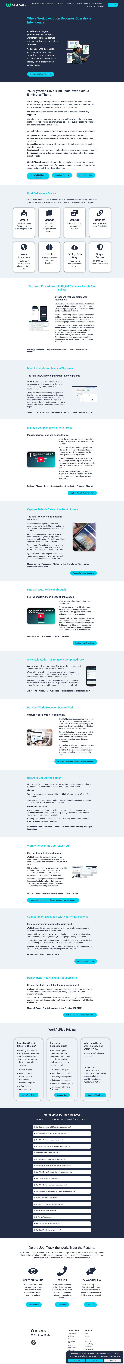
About (86, 1333)
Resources (101, 6)
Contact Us (88, 1341)
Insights (69, 3)
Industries (60, 3)
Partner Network (97, 3)
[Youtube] (42, 1335)
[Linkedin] (32, 1335)
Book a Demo (72, 1347)
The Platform (72, 1333)
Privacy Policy (89, 1344)
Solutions (71, 1336)
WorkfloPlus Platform (37, 3)
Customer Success (82, 3)
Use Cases (50, 3)
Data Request (89, 1349)
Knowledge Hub (71, 1342)
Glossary (71, 1350)
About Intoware (91, 6)
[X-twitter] (35, 1335)
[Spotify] (48, 1335)
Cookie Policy (89, 1346)
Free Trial (71, 1345)
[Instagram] (45, 1335)
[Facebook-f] (39, 1335)
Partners (87, 1336)
